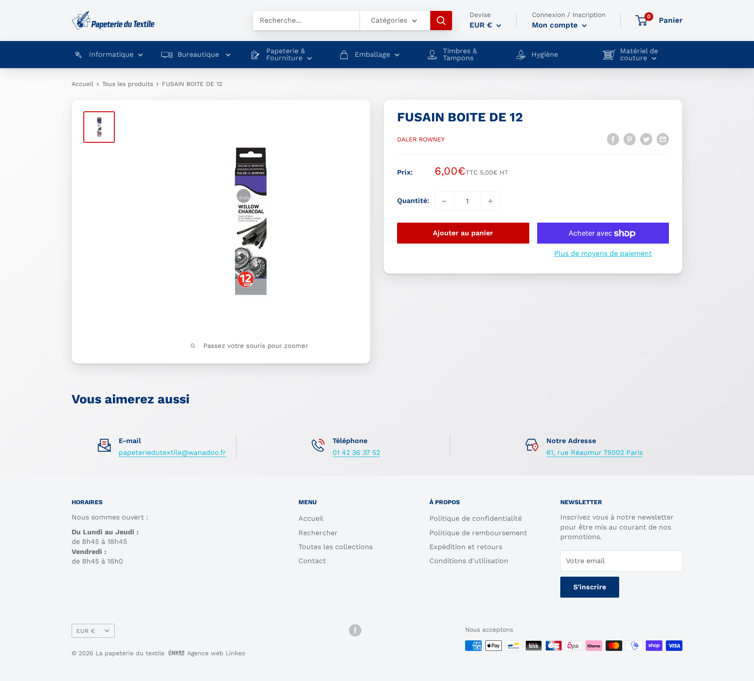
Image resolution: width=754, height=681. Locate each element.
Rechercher (318, 533)
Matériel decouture (639, 55)
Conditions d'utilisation (468, 561)
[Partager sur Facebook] (613, 138)
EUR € (85, 630)
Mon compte (556, 25)
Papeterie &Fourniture (285, 55)
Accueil (82, 83)
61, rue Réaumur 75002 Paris (594, 452)
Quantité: (413, 201)
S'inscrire (589, 587)
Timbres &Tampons (460, 55)
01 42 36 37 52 (356, 452)
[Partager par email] (663, 138)
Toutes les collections (335, 547)
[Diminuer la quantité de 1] (444, 201)
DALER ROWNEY (421, 139)
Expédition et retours (465, 547)
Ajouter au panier (463, 233)
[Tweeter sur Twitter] (646, 138)
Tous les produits (127, 83)
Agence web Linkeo (216, 653)
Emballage (372, 54)
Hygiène (544, 54)
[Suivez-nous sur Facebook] (355, 630)
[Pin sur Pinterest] (630, 138)
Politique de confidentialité (475, 518)
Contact (312, 561)
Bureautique (199, 54)
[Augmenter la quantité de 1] (490, 201)
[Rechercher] (441, 20)
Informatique (111, 54)
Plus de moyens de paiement (603, 254)
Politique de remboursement (478, 533)
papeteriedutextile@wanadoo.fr (172, 452)
